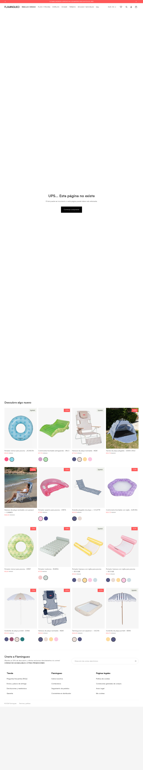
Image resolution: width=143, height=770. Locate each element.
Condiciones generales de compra (108, 684)
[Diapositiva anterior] (7, 428)
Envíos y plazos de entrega (16, 684)
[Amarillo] (85, 459)
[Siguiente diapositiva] (33, 428)
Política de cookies (103, 679)
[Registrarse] (135, 661)
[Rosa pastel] (40, 578)
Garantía (10, 693)
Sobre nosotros (57, 679)
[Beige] (80, 459)
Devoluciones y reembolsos (17, 688)
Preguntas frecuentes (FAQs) (17, 679)
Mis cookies (100, 693)
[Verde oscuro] (22, 639)
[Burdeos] (12, 639)
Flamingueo (12, 703)
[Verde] (46, 459)
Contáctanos (56, 684)
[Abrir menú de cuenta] (131, 6)
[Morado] (40, 459)
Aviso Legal (100, 688)
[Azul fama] (12, 459)
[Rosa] (90, 459)
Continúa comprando (71, 209)
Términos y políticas (24, 703)
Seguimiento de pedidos (60, 688)
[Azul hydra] (46, 518)
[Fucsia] (6, 459)
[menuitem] (97, 7)
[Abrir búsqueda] (126, 6)
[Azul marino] (74, 459)
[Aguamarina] (46, 578)
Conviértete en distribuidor (61, 693)
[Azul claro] (95, 580)
